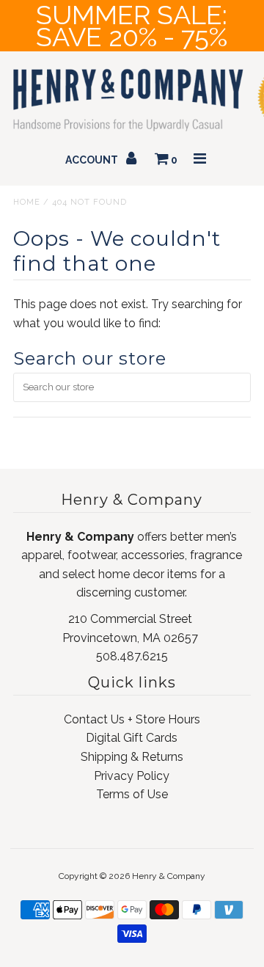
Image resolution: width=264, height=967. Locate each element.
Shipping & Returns (132, 757)
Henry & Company (168, 876)
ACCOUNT (92, 160)
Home (26, 202)
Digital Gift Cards (131, 738)
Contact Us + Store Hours (132, 719)
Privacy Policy (131, 776)
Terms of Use (132, 794)
